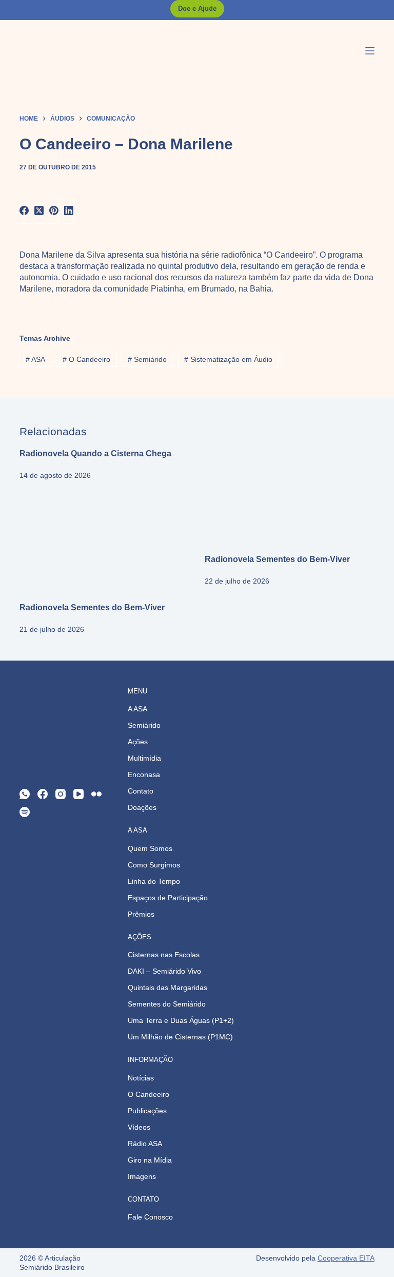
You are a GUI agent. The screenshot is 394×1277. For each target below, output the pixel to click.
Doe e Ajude (197, 8)
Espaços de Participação (168, 898)
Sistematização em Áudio (228, 359)
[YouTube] (78, 794)
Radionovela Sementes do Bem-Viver (277, 559)
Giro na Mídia (150, 1160)
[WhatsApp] (24, 794)
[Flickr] (96, 794)
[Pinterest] (54, 211)
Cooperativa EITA (346, 1258)
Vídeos (139, 1127)
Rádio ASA (145, 1143)
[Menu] (370, 50)
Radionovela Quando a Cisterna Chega (95, 453)
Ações (138, 742)
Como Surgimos (154, 865)
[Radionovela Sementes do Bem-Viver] (290, 496)
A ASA (137, 709)
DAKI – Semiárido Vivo (164, 971)
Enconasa (144, 774)
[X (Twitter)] (39, 211)
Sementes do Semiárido (167, 1004)
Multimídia (144, 758)
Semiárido (147, 359)
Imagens (142, 1176)
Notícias (141, 1078)
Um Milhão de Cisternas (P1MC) (180, 1037)
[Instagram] (60, 794)
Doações (142, 807)
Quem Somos (150, 848)
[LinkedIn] (69, 211)
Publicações (147, 1111)
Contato (140, 791)
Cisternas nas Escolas (164, 955)
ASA (35, 359)
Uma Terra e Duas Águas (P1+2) (181, 1020)
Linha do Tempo (154, 881)
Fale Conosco (150, 1217)
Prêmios (141, 914)
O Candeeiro (86, 359)
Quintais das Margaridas (167, 987)
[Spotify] (24, 812)
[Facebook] (24, 211)
